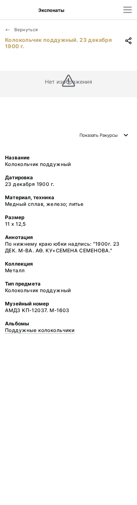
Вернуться (25, 29)
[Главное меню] (127, 9)
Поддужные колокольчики (39, 330)
